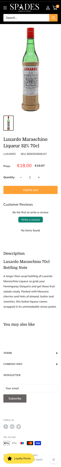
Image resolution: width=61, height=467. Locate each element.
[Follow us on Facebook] (5, 426)
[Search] (53, 17)
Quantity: (9, 177)
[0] (55, 8)
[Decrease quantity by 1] (20, 177)
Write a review (30, 219)
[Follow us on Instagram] (12, 426)
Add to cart (30, 190)
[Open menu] (5, 7)
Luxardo (9, 153)
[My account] (48, 8)
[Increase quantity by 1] (38, 177)
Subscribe (14, 398)
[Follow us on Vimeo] (18, 426)
